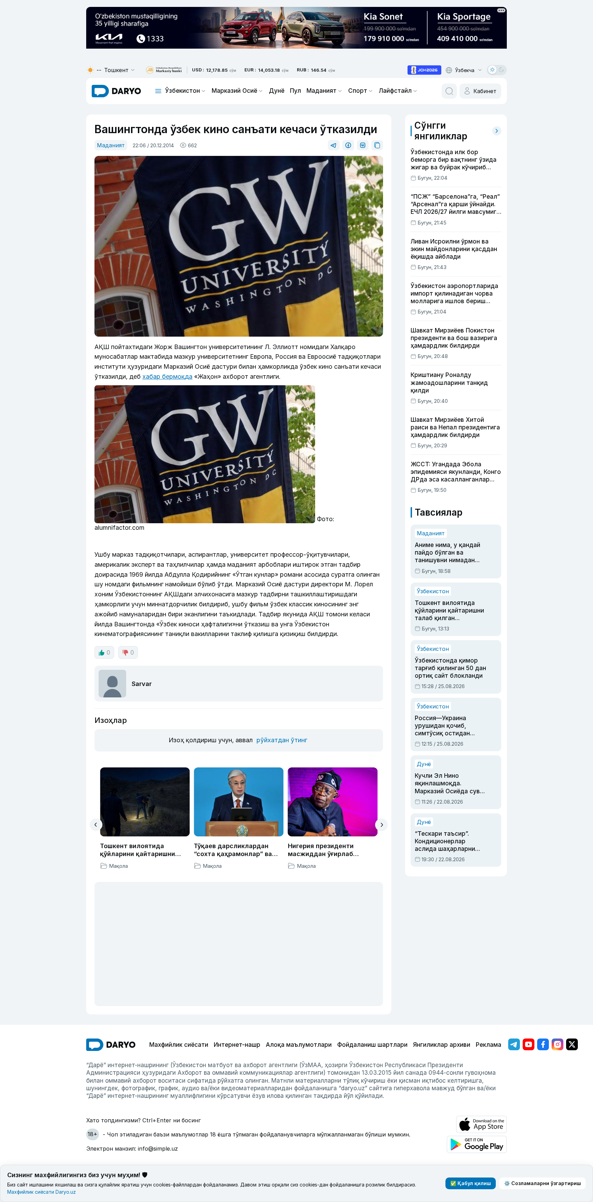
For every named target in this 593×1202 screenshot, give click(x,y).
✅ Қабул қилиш (470, 1183)
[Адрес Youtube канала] (528, 1044)
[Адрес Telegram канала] (514, 1044)
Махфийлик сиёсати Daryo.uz (41, 1192)
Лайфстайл (395, 90)
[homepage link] (116, 91)
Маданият (321, 90)
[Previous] (96, 824)
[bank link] (164, 70)
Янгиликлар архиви (441, 1044)
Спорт (357, 90)
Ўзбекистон (182, 90)
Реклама (488, 1044)
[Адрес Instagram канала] (557, 1044)
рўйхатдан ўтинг (282, 740)
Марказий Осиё (234, 90)
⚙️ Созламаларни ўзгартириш (542, 1183)
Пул (295, 90)
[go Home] (110, 1045)
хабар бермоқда (167, 376)
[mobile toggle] (158, 91)
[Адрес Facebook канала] (543, 1044)
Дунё (276, 90)
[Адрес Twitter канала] (572, 1044)
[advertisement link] (424, 70)
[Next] (381, 824)
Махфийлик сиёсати (178, 1044)
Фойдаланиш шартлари (372, 1044)
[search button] (449, 91)
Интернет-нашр (237, 1044)
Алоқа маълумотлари (299, 1044)
